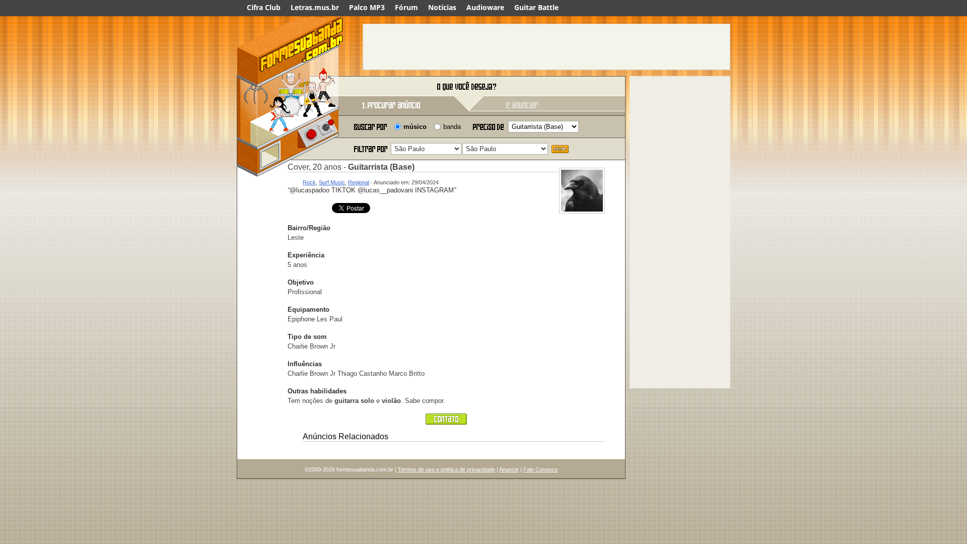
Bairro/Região (309, 228)
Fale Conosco (540, 469)
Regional (358, 182)
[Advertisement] (546, 47)
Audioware (485, 7)
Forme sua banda (289, 87)
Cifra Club (264, 7)
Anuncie (509, 469)
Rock (309, 182)
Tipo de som (307, 337)
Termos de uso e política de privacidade (446, 469)
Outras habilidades (317, 391)
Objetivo (301, 282)
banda (452, 126)
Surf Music (332, 182)
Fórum (406, 7)
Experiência (306, 255)
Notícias (442, 7)
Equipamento (308, 309)
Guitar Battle (536, 7)
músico (415, 126)
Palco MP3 (367, 7)
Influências (305, 364)
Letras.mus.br (315, 7)
